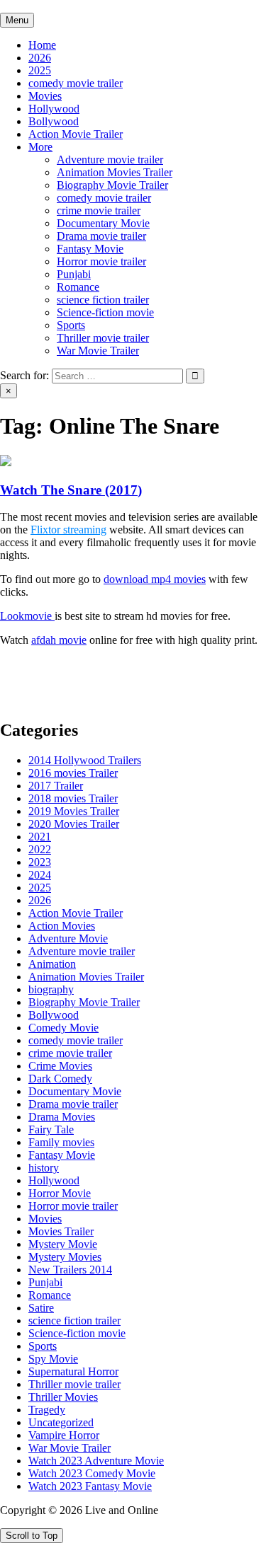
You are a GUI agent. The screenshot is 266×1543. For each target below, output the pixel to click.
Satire (41, 1308)
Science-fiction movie (105, 312)
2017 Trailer (55, 786)
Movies (45, 96)
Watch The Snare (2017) (71, 489)
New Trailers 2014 (70, 1270)
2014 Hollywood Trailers (84, 760)
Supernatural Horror (73, 1371)
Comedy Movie (63, 1028)
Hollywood (53, 109)
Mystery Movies (64, 1257)
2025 (39, 70)
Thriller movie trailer (103, 338)
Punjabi (74, 274)
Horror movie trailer (101, 261)
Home (42, 45)
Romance (78, 287)
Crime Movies (60, 1066)
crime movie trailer (98, 210)
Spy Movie (53, 1359)
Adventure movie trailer (110, 160)
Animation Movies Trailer (114, 172)
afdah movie (59, 640)
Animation (52, 964)
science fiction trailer (103, 300)
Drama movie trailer (101, 236)
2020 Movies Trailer (73, 824)
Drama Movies (61, 1117)
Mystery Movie (62, 1244)
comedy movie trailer (75, 83)
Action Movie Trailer (75, 134)
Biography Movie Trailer (112, 185)
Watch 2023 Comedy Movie (91, 1473)
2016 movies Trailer (73, 773)
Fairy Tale (51, 1129)
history (43, 1168)
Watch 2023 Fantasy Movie (90, 1486)
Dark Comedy (60, 1079)
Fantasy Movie (90, 249)
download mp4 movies (155, 579)
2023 (39, 862)
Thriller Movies (63, 1397)
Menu (17, 20)
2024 (39, 875)
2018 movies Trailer (73, 798)
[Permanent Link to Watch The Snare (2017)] (5, 462)
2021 (39, 837)
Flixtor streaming (68, 530)
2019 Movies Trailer (73, 811)
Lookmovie (27, 616)
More (40, 147)
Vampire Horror (63, 1435)
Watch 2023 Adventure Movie (96, 1461)
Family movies (61, 1142)
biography (51, 989)
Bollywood (53, 121)
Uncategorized (61, 1422)
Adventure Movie (68, 938)
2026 (39, 58)
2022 (39, 849)
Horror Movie (59, 1193)
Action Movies (61, 926)
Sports (71, 325)
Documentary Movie (103, 223)
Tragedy (46, 1410)
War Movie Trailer (98, 351)
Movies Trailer (61, 1231)
